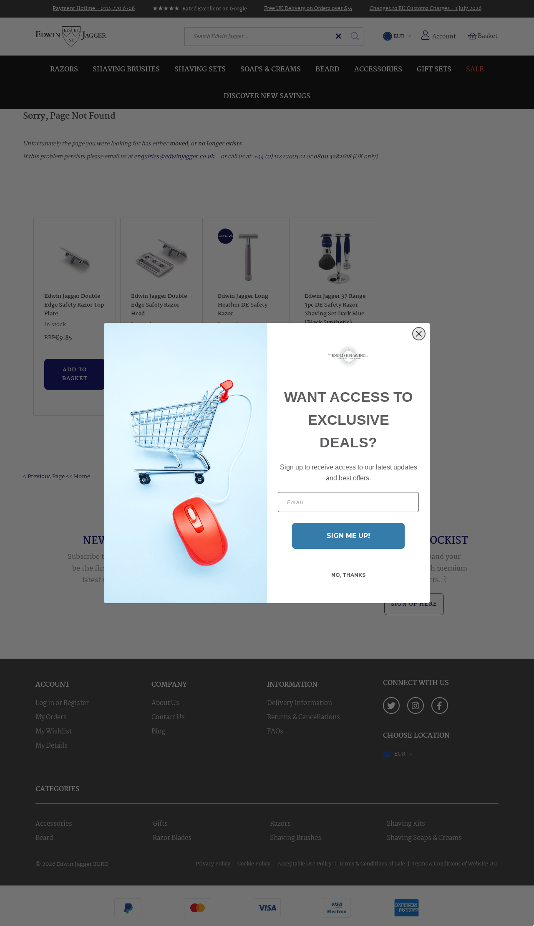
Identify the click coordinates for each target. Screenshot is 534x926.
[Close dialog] (419, 333)
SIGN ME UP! (348, 536)
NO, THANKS (348, 575)
